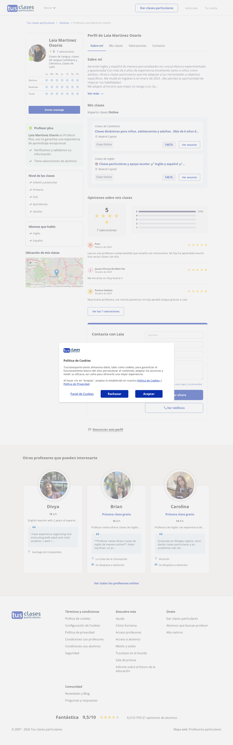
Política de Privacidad (77, 384)
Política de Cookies (148, 380)
